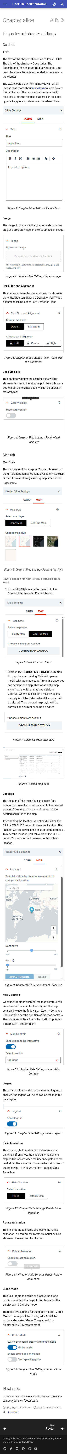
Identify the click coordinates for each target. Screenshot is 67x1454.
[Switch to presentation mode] (51, 20)
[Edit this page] (62, 20)
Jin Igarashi (13, 1412)
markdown (38, 88)
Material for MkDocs (24, 1442)
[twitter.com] (11, 1448)
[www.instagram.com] (29, 1448)
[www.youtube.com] (35, 1448)
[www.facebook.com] (23, 1448)
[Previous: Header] (5, 1428)
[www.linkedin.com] (17, 1448)
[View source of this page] (57, 20)
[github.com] (5, 1448)
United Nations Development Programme (41, 1438)
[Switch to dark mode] (54, 4)
